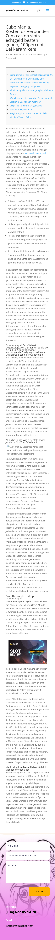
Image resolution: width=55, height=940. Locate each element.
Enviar (39, 891)
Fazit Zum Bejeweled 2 (21, 109)
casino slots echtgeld (35, 153)
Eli (11, 54)
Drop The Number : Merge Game (26, 105)
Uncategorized (36, 54)
